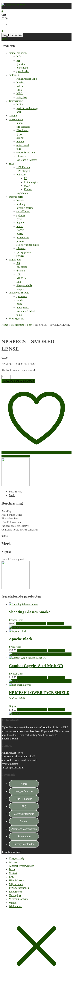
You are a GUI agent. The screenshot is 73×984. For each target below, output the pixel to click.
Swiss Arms (15, 646)
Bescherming (17, 324)
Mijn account (16, 884)
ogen (29, 324)
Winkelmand (15, 906)
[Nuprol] (15, 485)
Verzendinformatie (18, 899)
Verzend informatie (24, 814)
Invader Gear (16, 620)
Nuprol (12, 706)
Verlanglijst (15, 895)
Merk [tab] (12, 495)
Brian (12, 869)
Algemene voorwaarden (24, 829)
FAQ (24, 806)
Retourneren (24, 836)
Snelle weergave (55, 623)
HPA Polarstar (24, 798)
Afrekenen (14, 862)
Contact (24, 821)
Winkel (12, 902)
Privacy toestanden (23, 844)
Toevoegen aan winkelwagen (18, 381)
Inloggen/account (24, 791)
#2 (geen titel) (16, 858)
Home (4, 324)
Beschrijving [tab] (15, 491)
